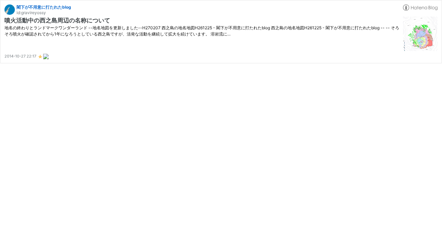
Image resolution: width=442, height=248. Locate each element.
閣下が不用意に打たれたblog (44, 7)
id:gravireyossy (31, 12)
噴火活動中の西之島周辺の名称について (57, 20)
